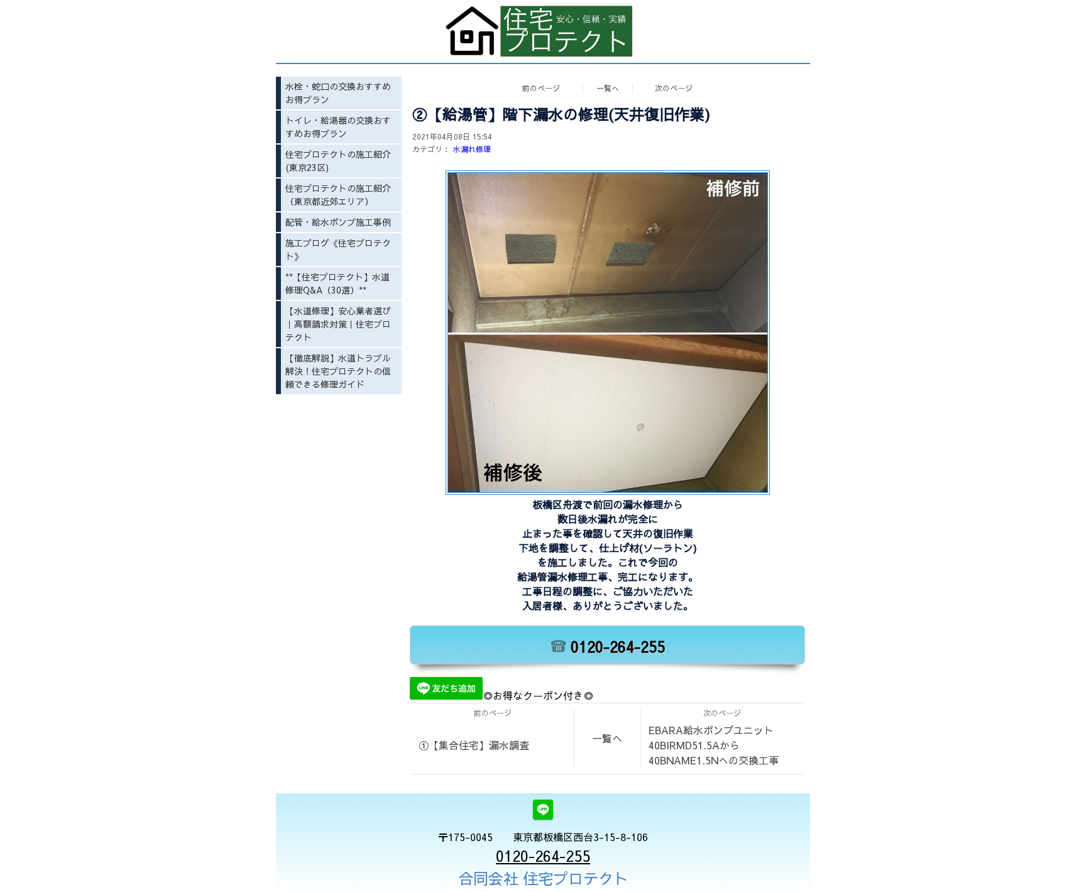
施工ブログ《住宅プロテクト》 (338, 249)
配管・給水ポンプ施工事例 (338, 222)
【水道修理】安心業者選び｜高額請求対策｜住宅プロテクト (338, 323)
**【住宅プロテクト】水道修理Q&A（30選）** (337, 283)
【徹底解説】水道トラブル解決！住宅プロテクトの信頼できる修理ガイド (338, 370)
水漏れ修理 (472, 149)
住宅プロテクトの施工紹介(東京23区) (338, 160)
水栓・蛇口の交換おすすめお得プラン (338, 93)
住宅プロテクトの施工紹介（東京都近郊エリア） (338, 194)
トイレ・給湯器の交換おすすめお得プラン (338, 127)
